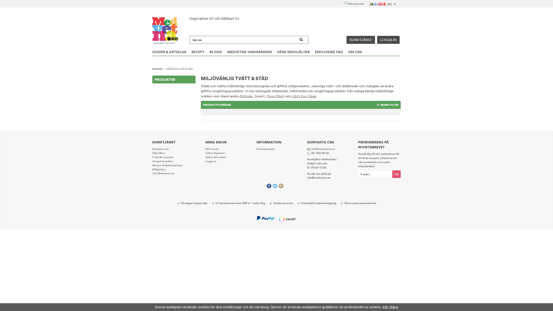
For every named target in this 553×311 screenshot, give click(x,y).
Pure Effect (275, 96)
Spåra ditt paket (215, 157)
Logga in (388, 40)
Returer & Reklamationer (167, 165)
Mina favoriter (356, 3)
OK (396, 174)
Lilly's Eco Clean (304, 96)
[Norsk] (380, 3)
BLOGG (216, 52)
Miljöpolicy (159, 169)
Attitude (246, 96)
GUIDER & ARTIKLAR (169, 52)
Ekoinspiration (265, 149)
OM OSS (355, 52)
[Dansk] (384, 3)
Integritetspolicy (162, 161)
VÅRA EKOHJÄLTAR (293, 52)
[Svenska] (372, 3)
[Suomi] (376, 3)
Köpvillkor (158, 153)
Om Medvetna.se (163, 173)
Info (385, 307)
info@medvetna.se (323, 149)
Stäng (393, 307)
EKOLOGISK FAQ (329, 52)
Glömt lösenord (215, 153)
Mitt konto (212, 149)
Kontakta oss (160, 149)
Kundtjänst (361, 40)
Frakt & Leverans (162, 157)
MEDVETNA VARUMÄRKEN (249, 52)
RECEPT (197, 52)
